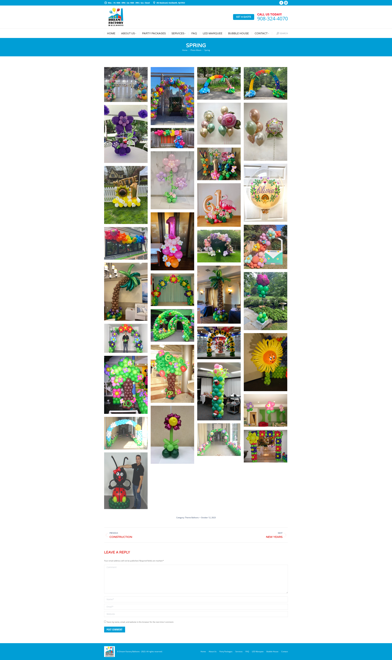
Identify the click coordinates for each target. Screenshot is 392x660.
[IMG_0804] (219, 343)
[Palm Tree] (219, 295)
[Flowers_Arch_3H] (126, 338)
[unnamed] (172, 96)
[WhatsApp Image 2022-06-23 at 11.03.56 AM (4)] (265, 83)
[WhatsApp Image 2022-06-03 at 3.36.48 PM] (219, 83)
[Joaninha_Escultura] (126, 480)
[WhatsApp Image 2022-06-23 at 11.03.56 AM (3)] (126, 243)
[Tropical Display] (219, 205)
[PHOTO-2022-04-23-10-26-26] (126, 195)
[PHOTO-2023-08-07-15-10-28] (126, 134)
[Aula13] (219, 391)
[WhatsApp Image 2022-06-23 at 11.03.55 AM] (265, 301)
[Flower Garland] (265, 247)
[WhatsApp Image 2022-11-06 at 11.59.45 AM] (219, 246)
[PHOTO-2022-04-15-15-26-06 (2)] (126, 84)
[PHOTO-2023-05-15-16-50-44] (219, 164)
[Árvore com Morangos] (172, 374)
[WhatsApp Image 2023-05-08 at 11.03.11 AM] (265, 132)
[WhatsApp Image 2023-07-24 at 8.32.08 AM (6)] (172, 180)
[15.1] (265, 362)
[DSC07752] (172, 289)
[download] (172, 138)
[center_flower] (172, 435)
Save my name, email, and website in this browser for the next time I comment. (140, 622)
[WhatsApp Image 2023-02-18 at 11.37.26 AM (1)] (172, 241)
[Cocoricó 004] (219, 439)
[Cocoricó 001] (126, 433)
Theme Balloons (192, 517)
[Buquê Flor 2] (265, 410)
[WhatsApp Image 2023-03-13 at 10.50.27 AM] (219, 124)
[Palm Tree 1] (126, 292)
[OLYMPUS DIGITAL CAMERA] (172, 325)
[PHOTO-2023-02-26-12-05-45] (265, 193)
